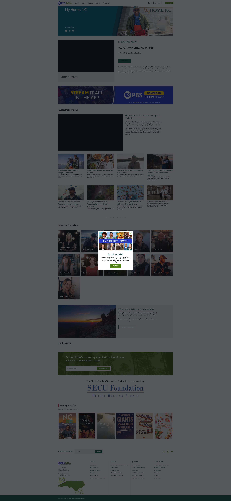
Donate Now (115, 266)
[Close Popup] (130, 233)
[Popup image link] (115, 241)
